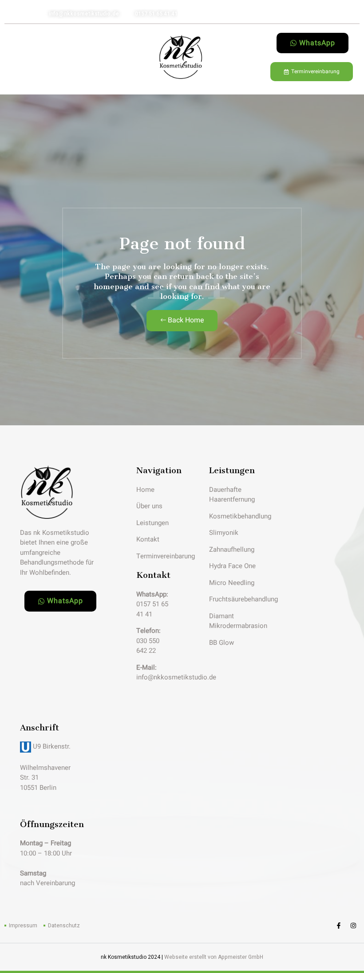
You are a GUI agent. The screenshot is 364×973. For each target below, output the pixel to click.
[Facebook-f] (338, 925)
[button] (18, 56)
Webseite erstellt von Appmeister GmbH (213, 957)
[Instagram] (353, 925)
